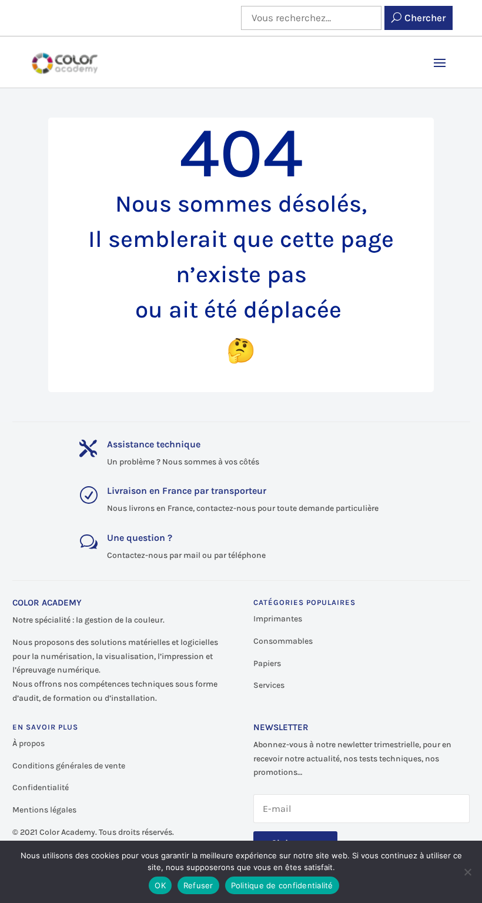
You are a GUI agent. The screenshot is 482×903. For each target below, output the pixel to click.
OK (160, 885)
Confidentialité (40, 787)
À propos (28, 743)
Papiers (267, 663)
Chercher (425, 18)
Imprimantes (277, 619)
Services (268, 685)
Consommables (283, 641)
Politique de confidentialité (282, 885)
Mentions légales (44, 810)
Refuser (198, 885)
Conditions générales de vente (68, 766)
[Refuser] (467, 872)
